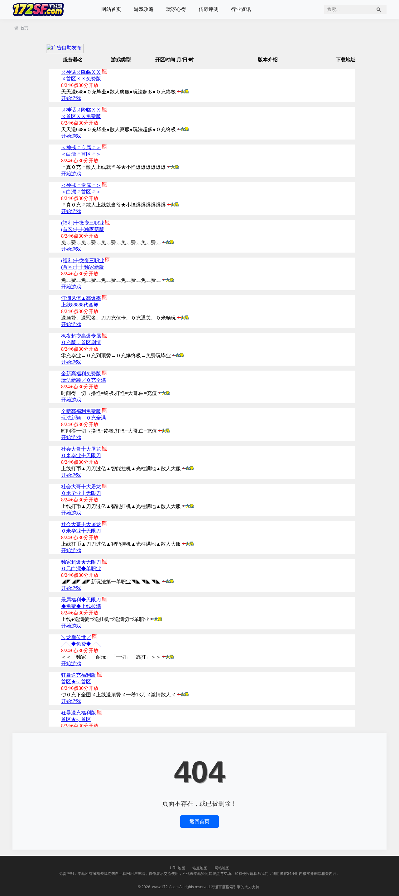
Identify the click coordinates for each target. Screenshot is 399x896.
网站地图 (221, 868)
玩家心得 (176, 9)
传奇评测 (209, 9)
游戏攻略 (144, 9)
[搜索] (379, 9)
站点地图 (199, 868)
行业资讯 (241, 9)
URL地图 (177, 868)
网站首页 (111, 9)
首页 (24, 28)
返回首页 (199, 821)
